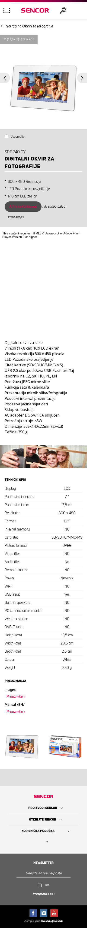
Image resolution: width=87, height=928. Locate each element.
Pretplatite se (43, 894)
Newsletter (43, 863)
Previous (5, 78)
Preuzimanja (15, 217)
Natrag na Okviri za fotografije (29, 26)
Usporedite (17, 136)
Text (47, 884)
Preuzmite (14, 696)
